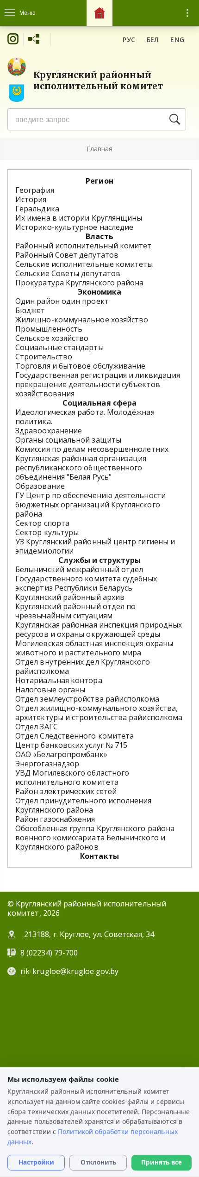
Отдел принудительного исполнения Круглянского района (83, 805)
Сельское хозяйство (51, 338)
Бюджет (30, 310)
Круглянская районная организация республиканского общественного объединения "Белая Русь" (81, 467)
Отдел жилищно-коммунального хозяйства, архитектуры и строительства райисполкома (98, 712)
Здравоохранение (48, 430)
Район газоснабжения (55, 819)
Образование (40, 486)
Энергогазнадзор (47, 763)
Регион (99, 181)
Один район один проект (62, 301)
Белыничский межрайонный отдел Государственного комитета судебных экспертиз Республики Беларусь (86, 578)
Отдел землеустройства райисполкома (87, 699)
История (31, 199)
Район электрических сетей (66, 791)
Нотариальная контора (58, 680)
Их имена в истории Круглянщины (78, 218)
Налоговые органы (50, 689)
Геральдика (37, 208)
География (34, 190)
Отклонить (98, 1163)
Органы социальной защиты (68, 440)
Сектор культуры (47, 532)
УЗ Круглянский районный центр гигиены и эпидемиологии (95, 546)
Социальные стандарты (59, 347)
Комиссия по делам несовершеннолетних (91, 449)
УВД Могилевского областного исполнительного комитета (72, 777)
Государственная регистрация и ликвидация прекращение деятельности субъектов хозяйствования (97, 384)
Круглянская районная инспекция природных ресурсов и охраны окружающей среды (98, 629)
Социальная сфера (99, 403)
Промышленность (48, 329)
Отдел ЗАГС (36, 726)
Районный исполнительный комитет (83, 245)
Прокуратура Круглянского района (79, 282)
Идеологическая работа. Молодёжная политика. (85, 416)
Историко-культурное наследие (74, 227)
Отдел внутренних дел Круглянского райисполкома (82, 666)
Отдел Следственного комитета (74, 736)
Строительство (43, 356)
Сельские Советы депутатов (67, 273)
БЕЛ (153, 39)
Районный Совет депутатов (66, 255)
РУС (129, 39)
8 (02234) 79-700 (50, 952)
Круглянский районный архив (69, 597)
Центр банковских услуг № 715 (71, 745)
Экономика (100, 292)
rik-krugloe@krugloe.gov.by (69, 971)
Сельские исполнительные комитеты (84, 264)
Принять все (161, 1163)
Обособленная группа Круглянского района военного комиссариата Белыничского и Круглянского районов (94, 837)
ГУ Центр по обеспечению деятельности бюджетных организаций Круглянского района (90, 504)
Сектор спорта (42, 523)
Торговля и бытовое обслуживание (80, 366)
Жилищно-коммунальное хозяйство (81, 319)
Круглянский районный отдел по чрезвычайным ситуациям (75, 611)
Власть (99, 236)
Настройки (36, 1163)
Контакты (99, 856)
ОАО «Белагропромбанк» (61, 754)
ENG (177, 39)
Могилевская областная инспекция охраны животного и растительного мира (94, 648)
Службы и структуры (99, 560)
